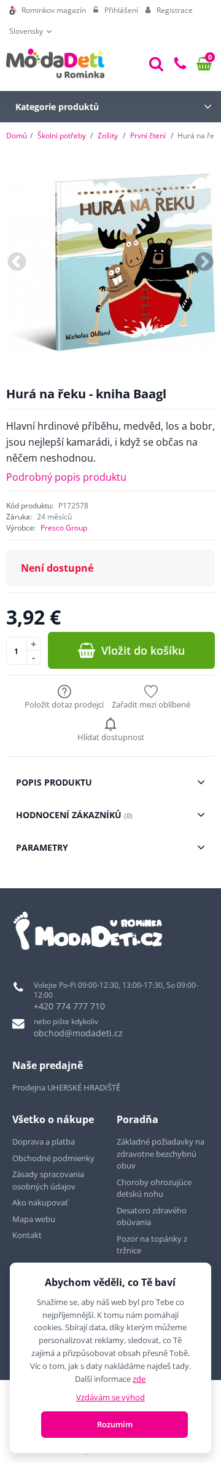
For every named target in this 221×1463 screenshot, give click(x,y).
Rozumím (115, 1424)
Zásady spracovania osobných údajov (48, 1180)
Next (204, 263)
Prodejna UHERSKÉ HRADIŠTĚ (66, 1087)
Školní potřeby (61, 135)
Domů (16, 135)
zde (139, 1378)
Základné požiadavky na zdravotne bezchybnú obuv (160, 1153)
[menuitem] (47, 10)
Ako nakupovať (40, 1202)
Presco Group (64, 527)
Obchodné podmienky (53, 1158)
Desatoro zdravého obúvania (152, 1216)
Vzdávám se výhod (110, 1397)
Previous (17, 263)
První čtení (148, 135)
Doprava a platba (43, 1141)
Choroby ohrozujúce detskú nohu (154, 1188)
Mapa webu (33, 1218)
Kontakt (27, 1234)
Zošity (108, 135)
